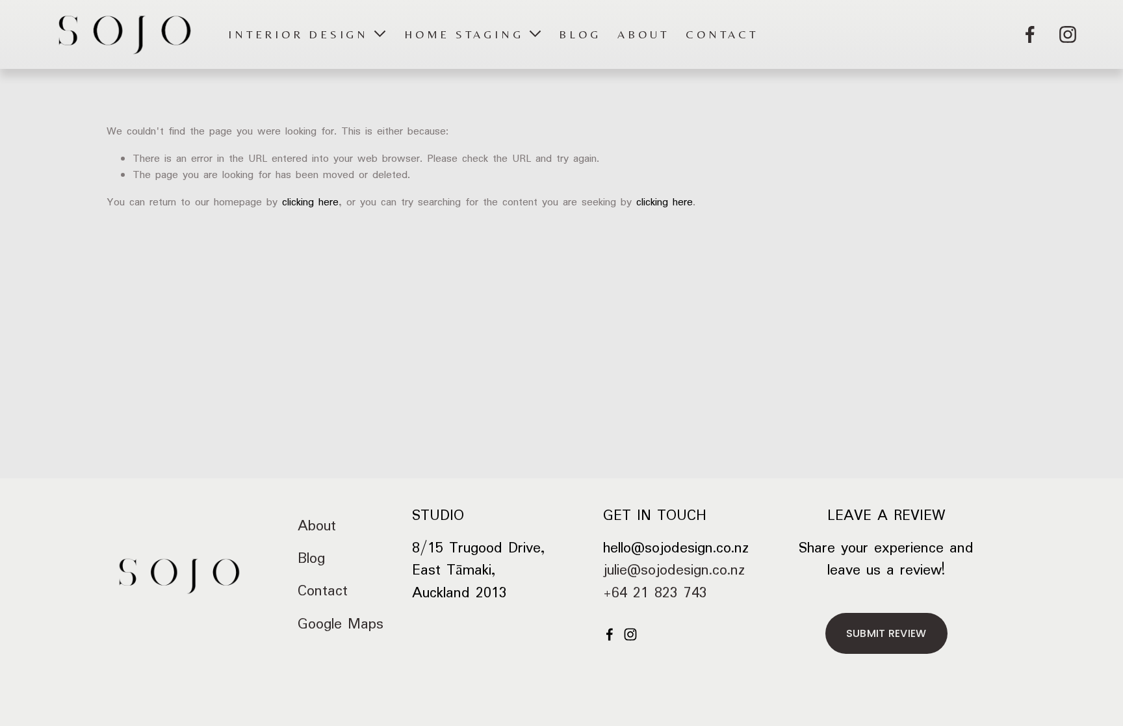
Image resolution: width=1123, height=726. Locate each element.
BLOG (579, 34)
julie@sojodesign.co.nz (674, 571)
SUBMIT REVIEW (886, 633)
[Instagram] (1067, 34)
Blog (311, 559)
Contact (323, 591)
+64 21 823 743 (655, 593)
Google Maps (340, 624)
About (317, 526)
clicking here (310, 202)
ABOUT (643, 34)
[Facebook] (1030, 34)
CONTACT (722, 34)
